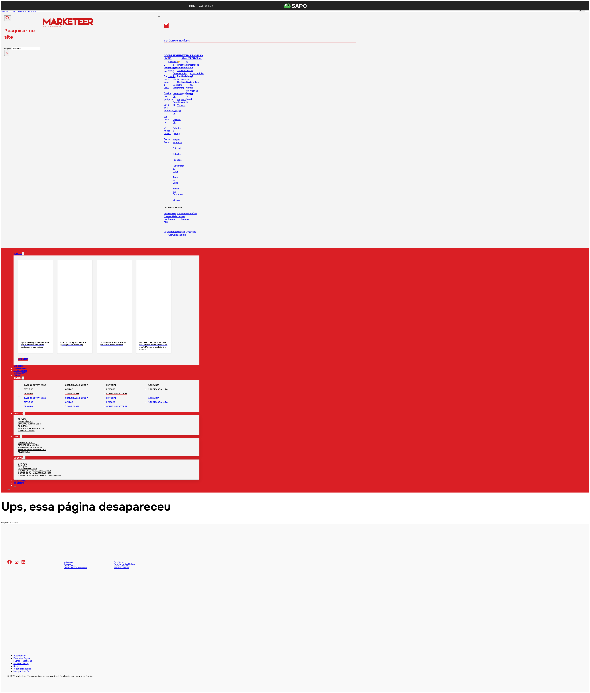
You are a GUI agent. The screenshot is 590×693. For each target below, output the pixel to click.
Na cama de (166, 119)
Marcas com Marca (189, 79)
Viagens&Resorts (22, 668)
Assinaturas (68, 562)
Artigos (22, 466)
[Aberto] (159, 16)
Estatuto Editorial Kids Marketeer (75, 568)
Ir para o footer (30, 11)
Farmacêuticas (184, 93)
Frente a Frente (26, 443)
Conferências (25, 421)
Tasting (172, 76)
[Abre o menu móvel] (19, 396)
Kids (175, 232)
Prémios (181, 76)
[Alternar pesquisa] (7, 18)
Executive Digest (22, 658)
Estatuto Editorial (70, 566)
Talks (189, 55)
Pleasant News (172, 69)
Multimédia (24, 452)
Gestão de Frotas (27, 468)
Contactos (67, 564)
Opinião (181, 232)
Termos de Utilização (121, 568)
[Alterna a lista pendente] (23, 253)
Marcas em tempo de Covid (32, 449)
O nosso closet (167, 130)
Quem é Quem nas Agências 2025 (34, 473)
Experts (172, 62)
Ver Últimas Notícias (177, 40)
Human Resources (23, 661)
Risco (16, 666)
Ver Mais (23, 359)
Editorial (177, 148)
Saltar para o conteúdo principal (13, 11)
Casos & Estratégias (35, 385)
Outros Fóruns (26, 431)
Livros (189, 213)
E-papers (22, 464)
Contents (19, 483)
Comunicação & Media (76, 385)
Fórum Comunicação (175, 233)
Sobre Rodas (167, 140)
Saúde (193, 213)
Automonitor (20, 655)
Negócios (19, 366)
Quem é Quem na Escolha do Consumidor (39, 475)
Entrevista (191, 232)
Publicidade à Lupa (158, 389)
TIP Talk (183, 233)
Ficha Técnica (119, 562)
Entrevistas (20, 373)
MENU (192, 6)
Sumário (28, 393)
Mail (201, 6)
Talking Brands (186, 57)
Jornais (209, 6)
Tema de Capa (72, 393)
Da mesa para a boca (166, 82)
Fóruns (180, 87)
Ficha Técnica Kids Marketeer (125, 564)
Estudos (28, 389)
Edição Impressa (177, 141)
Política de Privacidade (122, 566)
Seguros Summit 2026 (29, 424)
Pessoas (177, 160)
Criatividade (20, 368)
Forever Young (21, 663)
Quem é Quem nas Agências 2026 (34, 471)
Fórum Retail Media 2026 (31, 428)
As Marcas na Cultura (30, 447)
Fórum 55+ (23, 426)
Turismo (181, 105)
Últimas (18, 254)
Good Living (167, 57)
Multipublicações (22, 671)
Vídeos (176, 200)
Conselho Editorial (177, 86)
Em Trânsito (20, 370)
